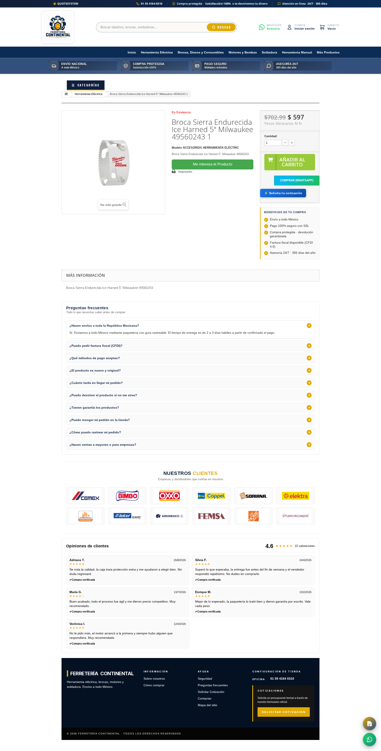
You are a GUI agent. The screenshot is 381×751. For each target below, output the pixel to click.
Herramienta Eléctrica (157, 52)
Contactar (204, 698)
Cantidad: (270, 136)
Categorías (86, 85)
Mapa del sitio (207, 705)
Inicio (132, 52)
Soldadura (269, 52)
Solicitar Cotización (211, 692)
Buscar (224, 27)
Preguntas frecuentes (213, 685)
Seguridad (205, 678)
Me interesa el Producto (212, 164)
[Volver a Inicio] (66, 94)
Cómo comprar (154, 685)
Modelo (177, 147)
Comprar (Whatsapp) (296, 180)
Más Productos (328, 52)
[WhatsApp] (369, 739)
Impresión (185, 171)
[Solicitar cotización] (369, 723)
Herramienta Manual (297, 52)
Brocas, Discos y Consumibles (201, 52)
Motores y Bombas (243, 52)
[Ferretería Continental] (57, 27)
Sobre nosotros (154, 678)
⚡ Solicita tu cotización (283, 193)
